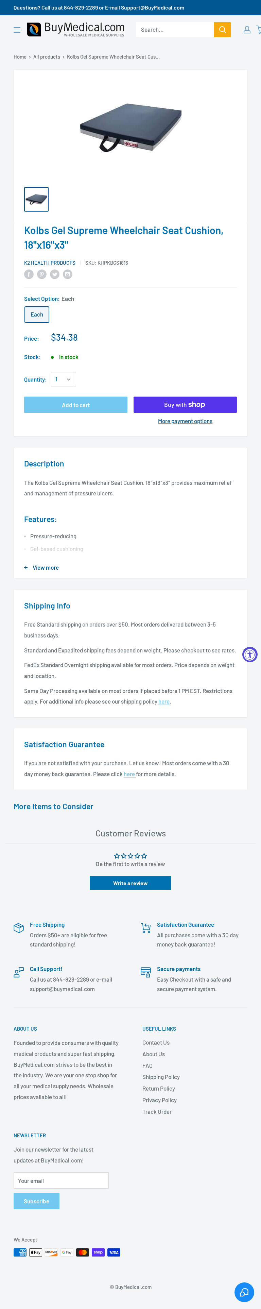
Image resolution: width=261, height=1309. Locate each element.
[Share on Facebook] (29, 273)
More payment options (185, 420)
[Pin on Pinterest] (42, 273)
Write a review (130, 883)
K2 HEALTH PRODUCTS (49, 263)
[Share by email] (67, 273)
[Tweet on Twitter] (54, 273)
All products (46, 56)
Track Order (157, 1111)
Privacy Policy (159, 1099)
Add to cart (76, 404)
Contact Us (156, 1042)
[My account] (247, 29)
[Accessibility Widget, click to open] (250, 654)
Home (20, 56)
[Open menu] (17, 30)
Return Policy (158, 1088)
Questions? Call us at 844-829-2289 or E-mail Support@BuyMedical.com (99, 7)
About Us (153, 1053)
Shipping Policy (161, 1076)
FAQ (147, 1065)
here (164, 701)
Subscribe (36, 1201)
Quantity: (35, 379)
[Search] (222, 29)
